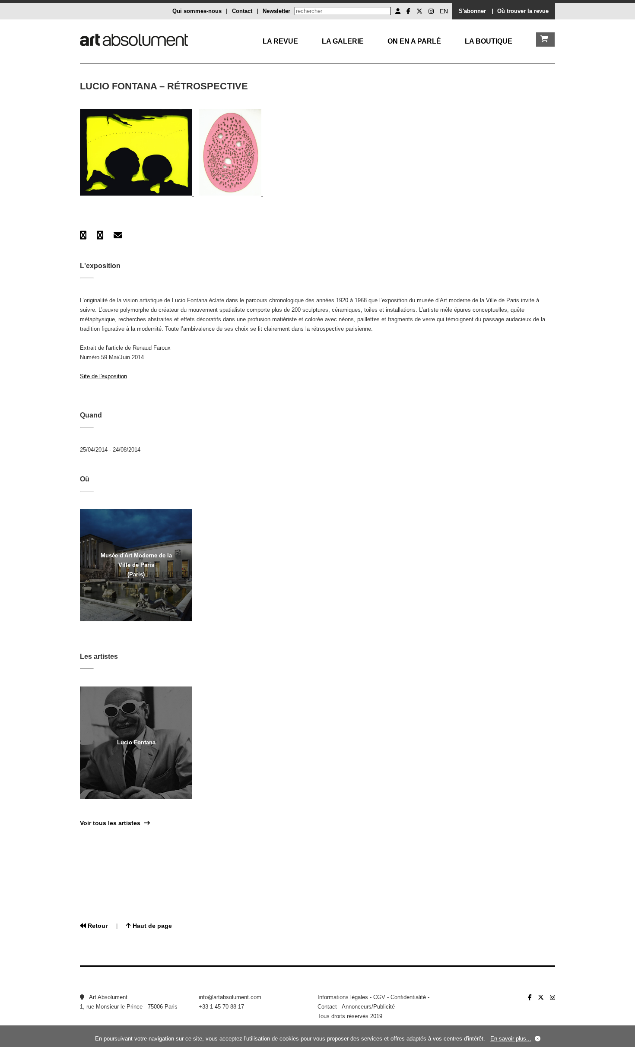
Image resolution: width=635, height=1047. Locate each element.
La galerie (343, 41)
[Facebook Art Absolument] (408, 11)
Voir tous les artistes (112, 822)
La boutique (488, 41)
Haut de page (151, 925)
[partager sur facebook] (83, 235)
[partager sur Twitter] (100, 235)
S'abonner (472, 11)
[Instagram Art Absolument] (431, 11)
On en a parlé (414, 41)
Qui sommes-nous (197, 11)
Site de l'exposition (103, 376)
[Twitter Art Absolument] (419, 11)
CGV (379, 997)
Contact (242, 11)
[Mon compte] (397, 11)
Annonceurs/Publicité (368, 1006)
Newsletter (276, 11)
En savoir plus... (510, 1038)
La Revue (280, 41)
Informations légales (343, 997)
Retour (97, 925)
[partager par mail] (118, 235)
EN (444, 11)
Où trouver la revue (523, 11)
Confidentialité (408, 997)
